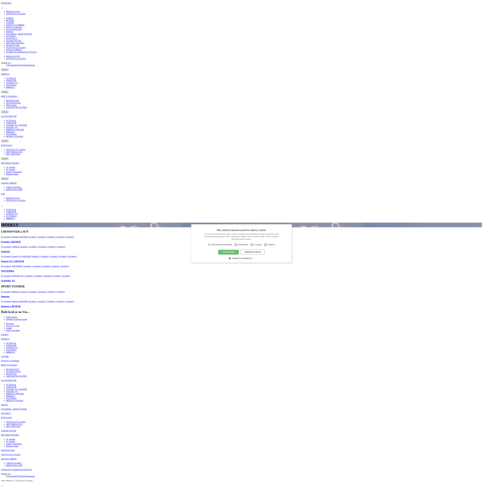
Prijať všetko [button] (228, 252)
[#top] (2, 485)
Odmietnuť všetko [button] (252, 252)
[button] (241, 258)
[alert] (241, 243)
